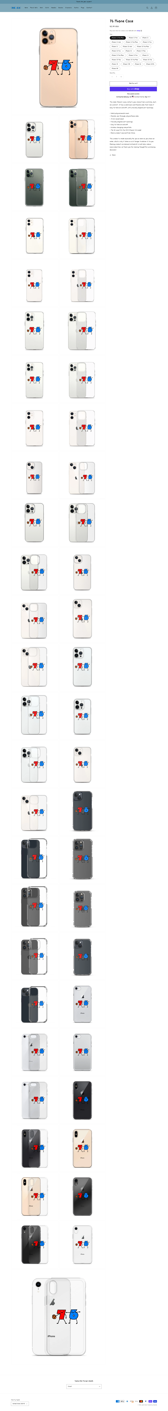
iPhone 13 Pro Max (143, 46)
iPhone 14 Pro (133, 55)
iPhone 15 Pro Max (132, 60)
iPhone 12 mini (116, 42)
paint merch (144, 1405)
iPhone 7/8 (126, 64)
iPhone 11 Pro (133, 38)
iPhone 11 (145, 38)
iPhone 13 (129, 51)
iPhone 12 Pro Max (132, 42)
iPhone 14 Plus (141, 51)
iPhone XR (115, 68)
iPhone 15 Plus (116, 60)
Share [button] (114, 155)
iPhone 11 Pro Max (118, 38)
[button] (147, 8)
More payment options (133, 93)
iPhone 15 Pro (147, 60)
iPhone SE (138, 64)
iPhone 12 (115, 46)
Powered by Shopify (152, 1405)
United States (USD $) (19, 1403)
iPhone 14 (145, 55)
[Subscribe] (99, 1386)
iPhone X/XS (150, 64)
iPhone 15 (115, 64)
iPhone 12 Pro (147, 42)
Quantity (112, 73)
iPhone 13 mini (127, 46)
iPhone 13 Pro (116, 51)
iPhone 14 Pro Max (118, 55)
